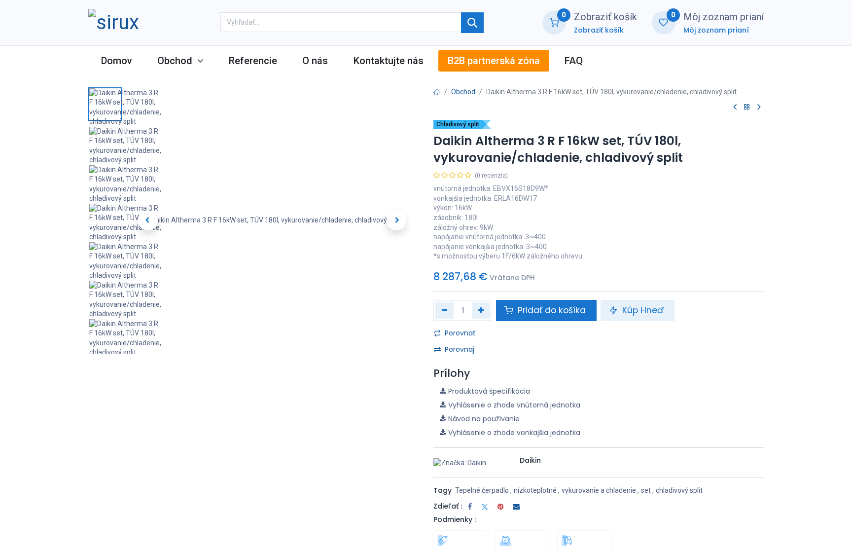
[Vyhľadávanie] (472, 22)
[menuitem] (116, 60)
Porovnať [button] (460, 333)
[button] (148, 220)
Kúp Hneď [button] (643, 310)
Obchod (463, 92)
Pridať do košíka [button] (551, 310)
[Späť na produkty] (747, 107)
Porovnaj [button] (459, 349)
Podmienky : (454, 519)
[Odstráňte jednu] (444, 310)
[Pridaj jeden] (481, 310)
